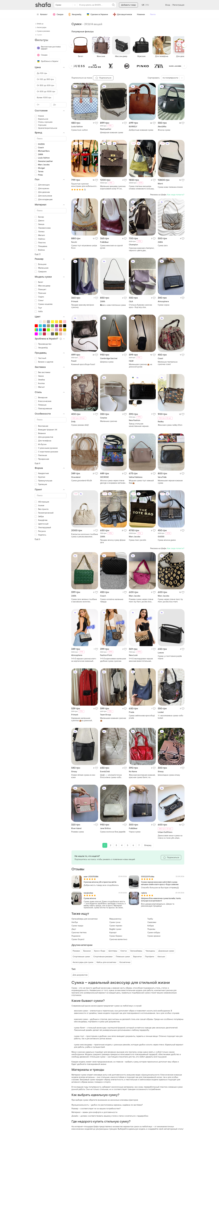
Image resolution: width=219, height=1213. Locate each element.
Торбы (150, 919)
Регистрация (178, 5)
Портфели (149, 956)
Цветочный (43, 524)
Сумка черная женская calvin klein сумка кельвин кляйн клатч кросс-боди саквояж (160, 883)
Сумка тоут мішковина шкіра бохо (84, 246)
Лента (153, 14)
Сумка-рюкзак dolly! (80, 425)
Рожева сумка (77, 832)
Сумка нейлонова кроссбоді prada (142, 716)
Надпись (42, 535)
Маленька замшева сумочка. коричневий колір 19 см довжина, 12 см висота (113, 187)
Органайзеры (136, 951)
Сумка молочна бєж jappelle (112, 832)
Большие (42, 264)
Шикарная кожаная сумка (111, 132)
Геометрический (45, 513)
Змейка (41, 380)
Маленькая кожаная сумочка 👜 (113, 719)
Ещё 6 (37, 539)
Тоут (40, 308)
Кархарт (113, 932)
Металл (41, 235)
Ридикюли (75, 936)
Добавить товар (128, 5)
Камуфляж (42, 520)
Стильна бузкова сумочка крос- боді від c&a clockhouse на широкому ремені (140, 306)
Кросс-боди (99, 951)
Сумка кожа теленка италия (170, 187)
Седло (41, 297)
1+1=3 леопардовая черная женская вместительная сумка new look (141, 660)
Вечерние (42, 397)
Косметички (125, 962)
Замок (41, 376)
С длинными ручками (48, 448)
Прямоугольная (45, 481)
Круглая (41, 477)
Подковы (151, 929)
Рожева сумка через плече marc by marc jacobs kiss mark (141, 600)
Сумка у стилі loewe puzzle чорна (170, 657)
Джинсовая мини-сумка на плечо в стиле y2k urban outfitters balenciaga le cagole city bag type (171, 836)
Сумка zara (163, 245)
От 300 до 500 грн (45, 85)
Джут (73, 929)
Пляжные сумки (123, 956)
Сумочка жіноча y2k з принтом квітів (100, 882)
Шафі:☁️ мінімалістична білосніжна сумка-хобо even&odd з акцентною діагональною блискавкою (112, 776)
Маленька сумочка (108, 421)
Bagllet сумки (115, 929)
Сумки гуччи (114, 922)
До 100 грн (42, 73)
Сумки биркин (115, 936)
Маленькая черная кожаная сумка (170, 481)
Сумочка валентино (118, 939)
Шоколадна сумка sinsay (169, 775)
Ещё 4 (37, 463)
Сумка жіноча (90, 898)
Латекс (41, 231)
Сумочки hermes (79, 932)
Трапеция (42, 484)
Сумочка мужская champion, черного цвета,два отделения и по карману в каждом (141, 249)
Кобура (150, 926)
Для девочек (44, 192)
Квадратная (43, 473)
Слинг (41, 300)
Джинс (41, 220)
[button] (71, 44)
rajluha (144, 893)
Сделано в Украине (99, 14)
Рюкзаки (76, 951)
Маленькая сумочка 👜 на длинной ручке (140, 365)
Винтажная (43, 426)
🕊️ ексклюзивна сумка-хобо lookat (170, 716)
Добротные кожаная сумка (141, 130)
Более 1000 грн (44, 97)
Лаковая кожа (44, 228)
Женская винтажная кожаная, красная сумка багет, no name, (142, 776)
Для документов (80, 975)
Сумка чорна (163, 305)
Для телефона (44, 441)
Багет (40, 282)
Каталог (44, 14)
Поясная (42, 293)
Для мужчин (43, 188)
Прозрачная (43, 459)
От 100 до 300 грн (45, 79)
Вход (167, 5)
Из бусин (42, 444)
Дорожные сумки (166, 951)
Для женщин (44, 185)
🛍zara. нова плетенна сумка (113, 305)
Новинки (141, 14)
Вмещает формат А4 (47, 430)
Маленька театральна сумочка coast (167, 363)
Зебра (41, 516)
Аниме (41, 505)
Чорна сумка (134, 832)
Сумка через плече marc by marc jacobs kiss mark (170, 600)
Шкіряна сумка (106, 362)
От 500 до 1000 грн (46, 91)
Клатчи (124, 951)
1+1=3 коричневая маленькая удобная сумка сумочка (113, 660)
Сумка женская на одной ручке (111, 246)
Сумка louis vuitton (79, 130)
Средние (42, 271)
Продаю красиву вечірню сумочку (82, 306)
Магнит (41, 387)
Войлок (41, 250)
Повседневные (45, 408)
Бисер (41, 217)
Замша (41, 224)
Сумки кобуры (153, 932)
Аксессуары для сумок (83, 962)
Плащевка (42, 246)
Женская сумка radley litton (170, 425)
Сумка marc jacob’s (137, 540)
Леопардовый (44, 527)
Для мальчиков (45, 196)
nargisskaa (88, 893)
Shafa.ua (40, 24)
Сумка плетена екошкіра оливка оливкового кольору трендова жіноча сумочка (141, 187)
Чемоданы (150, 951)
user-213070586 (91, 876)
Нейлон (41, 239)
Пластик (42, 242)
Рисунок (42, 531)
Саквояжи (151, 922)
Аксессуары (41, 27)
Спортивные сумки (81, 956)
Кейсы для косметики (106, 962)
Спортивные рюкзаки (103, 956)
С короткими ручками (48, 452)
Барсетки (137, 956)
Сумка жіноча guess (167, 540)
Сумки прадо (77, 926)
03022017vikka (147, 876)
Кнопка (41, 383)
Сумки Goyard (77, 939)
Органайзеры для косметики (84, 919)
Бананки (87, 951)
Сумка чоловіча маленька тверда (111, 600)
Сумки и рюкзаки (43, 31)
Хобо (40, 311)
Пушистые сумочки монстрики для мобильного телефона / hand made (83, 185)
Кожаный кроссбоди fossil (83, 364)
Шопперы (112, 951)
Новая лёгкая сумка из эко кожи (83, 776)
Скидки (60, 14)
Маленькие (43, 268)
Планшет (42, 289)
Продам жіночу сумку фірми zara (112, 541)
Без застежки (44, 372)
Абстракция (43, 502)
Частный (42, 358)
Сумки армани (153, 936)
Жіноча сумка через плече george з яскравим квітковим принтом (113, 481)
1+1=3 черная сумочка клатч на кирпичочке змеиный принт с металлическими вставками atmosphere (83, 660)
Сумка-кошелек (45, 304)
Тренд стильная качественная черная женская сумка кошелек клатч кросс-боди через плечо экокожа (140, 425)
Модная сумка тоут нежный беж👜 (141, 481)
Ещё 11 (38, 254)
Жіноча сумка (164, 130)
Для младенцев (45, 199)
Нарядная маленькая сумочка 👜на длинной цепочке (81, 719)
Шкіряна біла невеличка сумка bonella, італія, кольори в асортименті (161, 899)
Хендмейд (76, 14)
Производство (44, 344)
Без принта (43, 509)
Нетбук (74, 922)
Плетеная (42, 455)
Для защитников (124, 14)
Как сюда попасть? (175, 195)
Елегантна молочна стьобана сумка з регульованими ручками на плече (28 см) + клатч (84, 535)
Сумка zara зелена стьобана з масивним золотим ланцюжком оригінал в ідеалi (84, 600)
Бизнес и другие (45, 362)
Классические (44, 401)
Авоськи (161, 956)
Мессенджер (44, 286)
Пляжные (42, 405)
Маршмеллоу (115, 919)
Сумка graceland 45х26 (81, 480)
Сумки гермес (115, 926)
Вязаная (42, 433)
